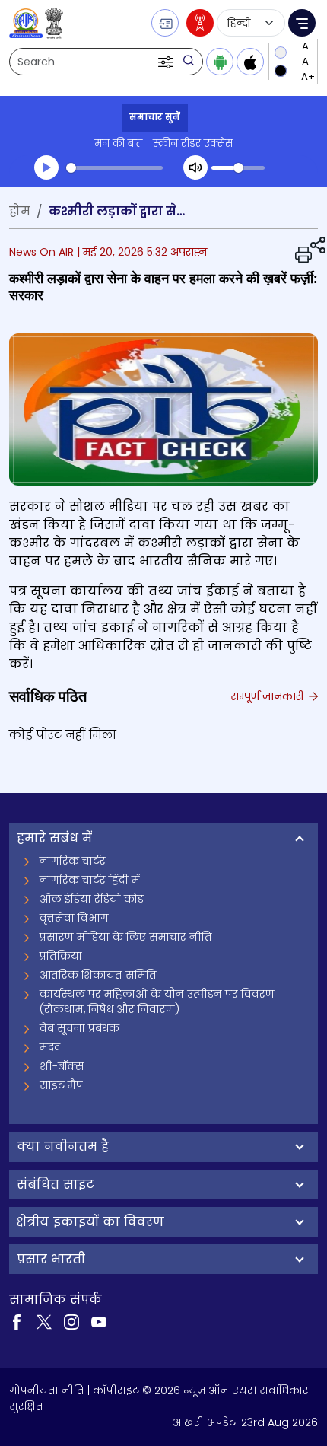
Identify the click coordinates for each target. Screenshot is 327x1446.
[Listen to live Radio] (200, 23)
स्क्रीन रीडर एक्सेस (193, 143)
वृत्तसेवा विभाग (74, 917)
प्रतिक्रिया (61, 955)
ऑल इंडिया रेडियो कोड (92, 898)
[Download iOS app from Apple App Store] (250, 61)
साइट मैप (61, 1085)
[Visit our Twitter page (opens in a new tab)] (44, 1320)
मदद (50, 1047)
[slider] (114, 168)
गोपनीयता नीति (46, 1390)
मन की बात (118, 143)
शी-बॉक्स (62, 1066)
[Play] (46, 167)
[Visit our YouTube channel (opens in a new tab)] (98, 1320)
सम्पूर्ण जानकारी (268, 696)
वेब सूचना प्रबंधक (79, 1028)
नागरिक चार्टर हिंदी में (90, 879)
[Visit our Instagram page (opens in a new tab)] (71, 1320)
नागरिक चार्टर (73, 860)
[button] (167, 62)
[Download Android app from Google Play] (219, 61)
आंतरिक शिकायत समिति (98, 975)
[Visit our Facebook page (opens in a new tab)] (16, 1320)
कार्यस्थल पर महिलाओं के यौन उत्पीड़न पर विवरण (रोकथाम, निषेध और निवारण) (157, 1001)
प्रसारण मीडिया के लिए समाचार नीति (126, 936)
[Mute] (195, 167)
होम (19, 211)
